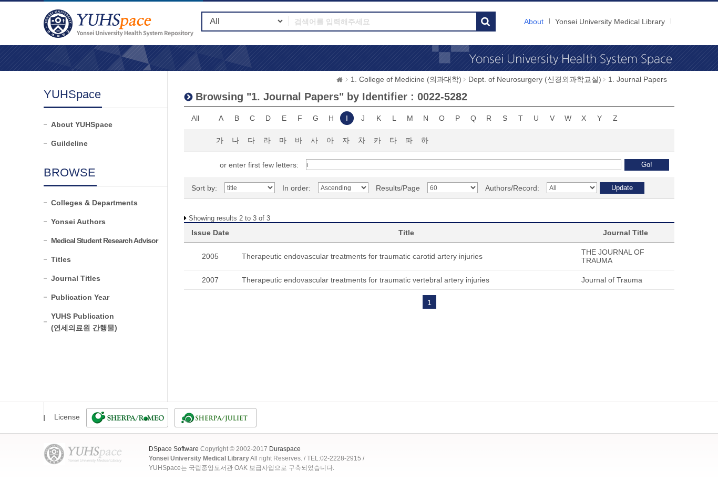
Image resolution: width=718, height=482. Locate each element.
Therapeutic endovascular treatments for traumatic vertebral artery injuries (365, 280)
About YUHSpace (81, 124)
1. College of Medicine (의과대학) (406, 79)
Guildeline (69, 143)
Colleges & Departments (94, 202)
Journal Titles (75, 278)
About (533, 21)
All (195, 118)
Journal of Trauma (611, 280)
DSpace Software (174, 449)
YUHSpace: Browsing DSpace (120, 23)
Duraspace (285, 449)
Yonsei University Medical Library (610, 21)
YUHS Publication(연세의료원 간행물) (84, 322)
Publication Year (80, 297)
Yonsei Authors (78, 221)
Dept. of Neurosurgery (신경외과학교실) (534, 79)
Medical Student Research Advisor (104, 240)
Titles (61, 259)
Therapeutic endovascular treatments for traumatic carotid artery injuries (362, 256)
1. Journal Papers (637, 79)
